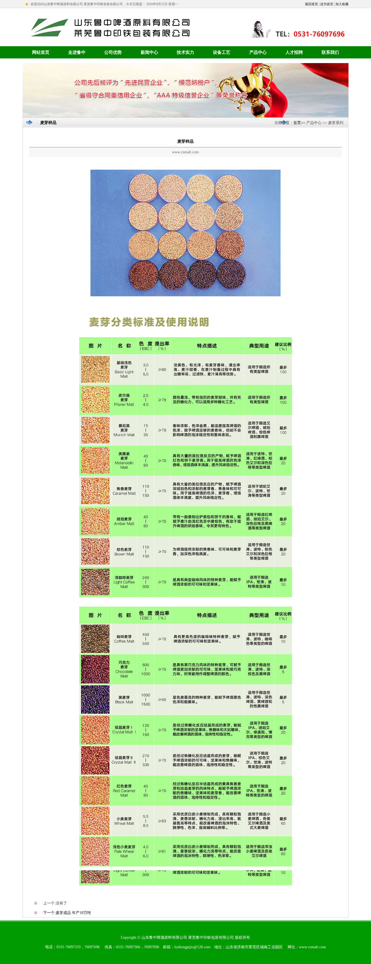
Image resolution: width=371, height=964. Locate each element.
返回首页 (311, 4)
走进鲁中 (77, 52)
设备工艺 (221, 52)
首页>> (299, 123)
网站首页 (40, 52)
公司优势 (113, 52)
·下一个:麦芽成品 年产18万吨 (66, 913)
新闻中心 (149, 52)
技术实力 (185, 52)
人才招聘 (294, 52)
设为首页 (326, 4)
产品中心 (258, 52)
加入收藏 (341, 4)
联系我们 (330, 52)
